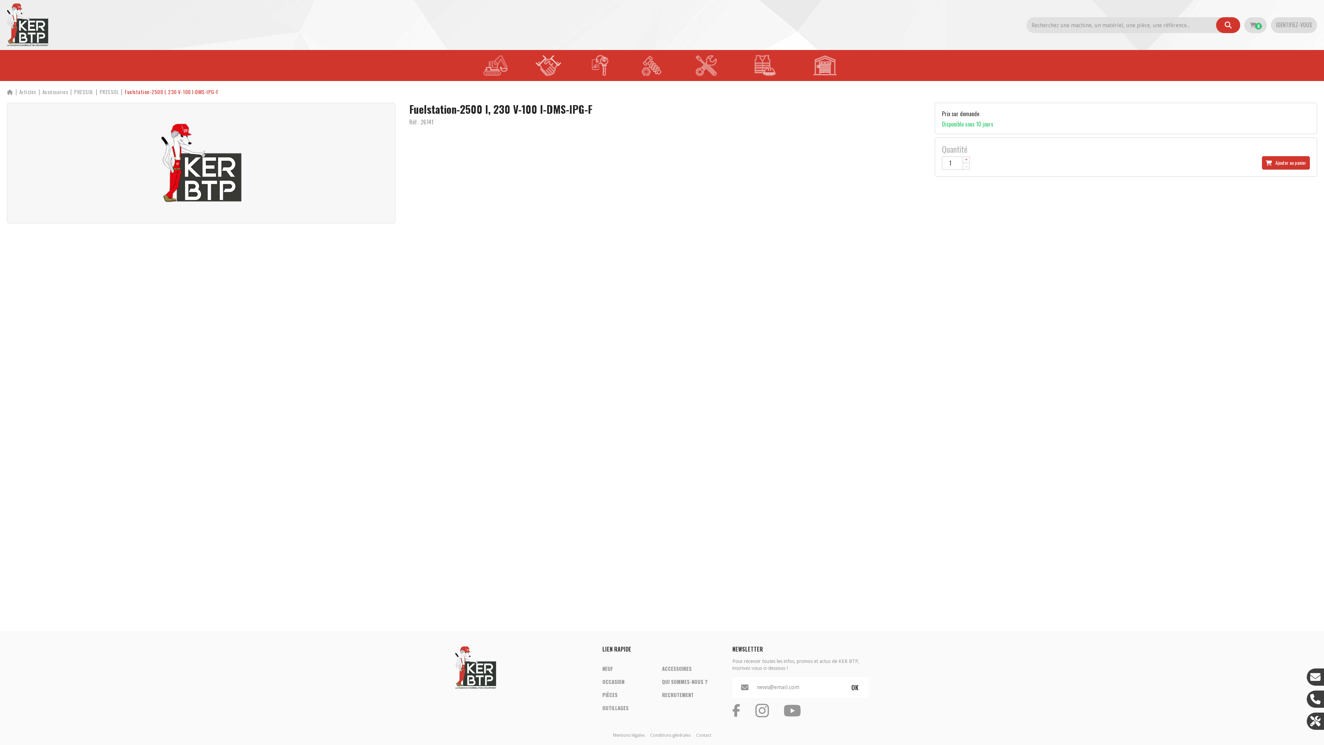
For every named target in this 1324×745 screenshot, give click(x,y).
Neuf (607, 668)
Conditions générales (670, 735)
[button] (172, 92)
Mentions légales (629, 735)
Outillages (615, 708)
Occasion (613, 681)
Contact (703, 735)
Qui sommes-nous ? (685, 681)
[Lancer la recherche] (1228, 25)
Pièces (610, 694)
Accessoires (677, 668)
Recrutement (678, 694)
